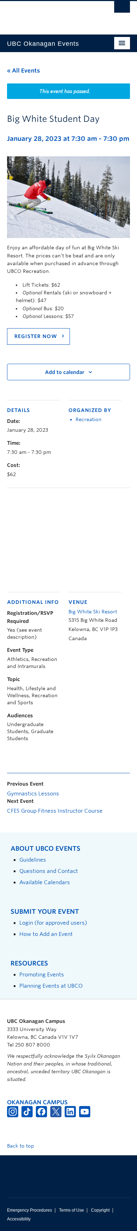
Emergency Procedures (29, 1210)
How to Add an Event (46, 934)
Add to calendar (64, 372)
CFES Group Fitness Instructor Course (55, 811)
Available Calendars (44, 882)
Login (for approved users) (53, 923)
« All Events (23, 70)
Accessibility (19, 1219)
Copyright (100, 1210)
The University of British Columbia (50, 14)
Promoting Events (41, 974)
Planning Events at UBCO (51, 986)
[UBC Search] (122, 9)
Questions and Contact (48, 871)
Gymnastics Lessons (33, 794)
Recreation (89, 419)
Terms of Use (71, 1210)
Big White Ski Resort (92, 611)
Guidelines (32, 860)
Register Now (36, 336)
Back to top (21, 1146)
